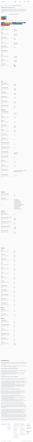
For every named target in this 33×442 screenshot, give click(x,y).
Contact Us (8, 429)
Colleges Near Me (22, 433)
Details (15, 343)
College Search (22, 429)
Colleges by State (22, 434)
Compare (24, 1)
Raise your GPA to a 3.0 (29, 429)
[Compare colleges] (11, 2)
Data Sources (9, 425)
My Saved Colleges (22, 430)
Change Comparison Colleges (13, 14)
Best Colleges (16, 426)
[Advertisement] (14, 74)
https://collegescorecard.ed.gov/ (5, 419)
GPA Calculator (28, 425)
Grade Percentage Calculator (29, 431)
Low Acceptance (16, 437)
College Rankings (16, 425)
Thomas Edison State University (20, 362)
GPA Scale (27, 433)
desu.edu (15, 60)
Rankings (20, 1)
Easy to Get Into (16, 436)
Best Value (15, 428)
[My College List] (12, 2)
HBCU (14, 432)
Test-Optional (16, 433)
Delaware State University (7, 362)
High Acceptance (16, 434)
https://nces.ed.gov (14, 418)
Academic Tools (28, 2)
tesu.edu (15, 61)
